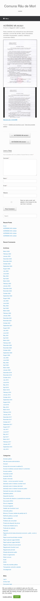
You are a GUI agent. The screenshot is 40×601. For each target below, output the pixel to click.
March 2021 (6, 340)
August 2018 (6, 402)
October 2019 (7, 377)
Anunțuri (5, 464)
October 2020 (7, 350)
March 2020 (6, 367)
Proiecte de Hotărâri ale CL (10, 526)
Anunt (4, 226)
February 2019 (7, 392)
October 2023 (7, 264)
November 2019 (7, 375)
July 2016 (5, 449)
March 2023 (6, 281)
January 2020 (7, 370)
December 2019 (7, 372)
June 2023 (6, 273)
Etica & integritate (8, 503)
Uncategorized (7, 569)
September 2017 (7, 424)
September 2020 (7, 353)
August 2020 (6, 355)
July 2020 (5, 358)
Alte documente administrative (11, 461)
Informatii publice (7, 511)
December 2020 (7, 345)
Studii (4, 559)
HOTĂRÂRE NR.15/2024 (9, 228)
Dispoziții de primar (8, 496)
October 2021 (7, 323)
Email (5, 185)
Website (5, 193)
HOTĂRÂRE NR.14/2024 (9, 231)
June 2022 (6, 303)
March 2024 (6, 251)
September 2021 (7, 325)
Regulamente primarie (9, 550)
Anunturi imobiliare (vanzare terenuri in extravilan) (16, 469)
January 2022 (7, 315)
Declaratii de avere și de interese (12, 491)
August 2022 (6, 298)
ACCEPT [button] (16, 597)
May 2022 (6, 306)
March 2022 (6, 311)
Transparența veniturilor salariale (12, 567)
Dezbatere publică (8, 493)
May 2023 (6, 276)
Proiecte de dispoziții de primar (11, 523)
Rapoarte (5, 530)
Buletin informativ (8, 478)
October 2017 (7, 422)
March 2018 (6, 409)
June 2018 (6, 404)
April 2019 (6, 387)
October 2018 (7, 397)
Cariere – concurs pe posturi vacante (13, 481)
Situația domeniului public (10, 552)
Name (5, 178)
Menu (7, 18)
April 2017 (6, 437)
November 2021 (7, 320)
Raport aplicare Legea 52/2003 (11, 540)
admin (23, 28)
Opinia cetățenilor (8, 518)
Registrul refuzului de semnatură (12, 545)
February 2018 (7, 412)
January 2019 (7, 395)
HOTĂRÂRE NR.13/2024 (9, 233)
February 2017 (7, 442)
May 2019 (6, 385)
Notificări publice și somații (10, 516)
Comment (6, 158)
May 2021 (6, 335)
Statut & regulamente (9, 555)
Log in (5, 579)
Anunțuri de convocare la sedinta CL (13, 466)
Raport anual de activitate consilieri (12, 537)
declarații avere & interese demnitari (13, 486)
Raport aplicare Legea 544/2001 (11, 542)
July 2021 (5, 330)
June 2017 (6, 432)
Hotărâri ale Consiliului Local (16, 125)
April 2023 (6, 278)
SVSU (5, 562)
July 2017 (5, 429)
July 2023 (5, 271)
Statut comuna (7, 557)
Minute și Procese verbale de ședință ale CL (15, 513)
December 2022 (7, 288)
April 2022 (6, 308)
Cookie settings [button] (7, 597)
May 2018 (6, 407)
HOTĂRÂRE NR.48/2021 (20, 135)
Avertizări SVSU (7, 476)
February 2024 (7, 254)
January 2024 (7, 256)
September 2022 (7, 296)
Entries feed (6, 582)
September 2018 (7, 400)
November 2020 (7, 348)
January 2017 (7, 444)
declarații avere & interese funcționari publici (15, 488)
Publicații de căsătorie (9, 528)
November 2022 (7, 291)
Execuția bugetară (8, 506)
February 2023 (7, 283)
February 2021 (7, 343)
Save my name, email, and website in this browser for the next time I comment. (28, 202)
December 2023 (7, 259)
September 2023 (7, 266)
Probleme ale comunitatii (10, 521)
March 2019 (6, 390)
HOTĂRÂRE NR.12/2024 (9, 236)
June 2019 (6, 382)
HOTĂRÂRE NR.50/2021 (20, 142)
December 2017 (7, 417)
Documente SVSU (8, 501)
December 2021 (7, 318)
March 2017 (6, 439)
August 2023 (6, 269)
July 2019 (5, 380)
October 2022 (7, 293)
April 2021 (6, 338)
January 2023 (7, 286)
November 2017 (7, 419)
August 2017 (6, 427)
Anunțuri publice (7, 471)
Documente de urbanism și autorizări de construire (16, 498)
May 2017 (6, 434)
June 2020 (6, 360)
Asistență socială (8, 474)
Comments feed (7, 584)
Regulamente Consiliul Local (11, 547)
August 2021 (6, 328)
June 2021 (6, 333)
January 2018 (7, 414)
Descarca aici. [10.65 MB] (10, 120)
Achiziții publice (7, 459)
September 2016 (7, 447)
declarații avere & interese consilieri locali (14, 483)
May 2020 (6, 362)
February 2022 (7, 313)
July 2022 (5, 301)
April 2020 (6, 365)
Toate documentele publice (10, 564)
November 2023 (7, 261)
